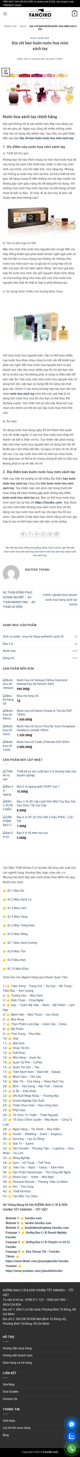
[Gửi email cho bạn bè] (43, 535)
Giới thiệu (9, 1420)
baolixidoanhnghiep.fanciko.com (47, 1228)
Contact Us (10, 1399)
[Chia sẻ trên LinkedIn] (57, 535)
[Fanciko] (40, 13)
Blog (23, 26)
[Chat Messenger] (71, 1424)
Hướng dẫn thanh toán (18, 1355)
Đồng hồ (8, 658)
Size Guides (10, 1391)
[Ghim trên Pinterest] (50, 535)
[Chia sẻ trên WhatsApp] (23, 535)
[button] (5, 13)
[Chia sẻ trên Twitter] (36, 535)
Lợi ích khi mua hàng (16, 1428)
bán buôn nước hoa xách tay (49, 551)
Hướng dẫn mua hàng (17, 1348)
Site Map (9, 1384)
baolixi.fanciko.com (38, 1223)
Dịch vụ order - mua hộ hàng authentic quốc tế (33, 636)
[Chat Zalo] (71, 1436)
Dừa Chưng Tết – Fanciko (43, 1251)
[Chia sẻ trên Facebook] (30, 535)
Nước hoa (9, 651)
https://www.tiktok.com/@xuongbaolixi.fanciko (37, 1261)
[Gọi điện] (71, 1448)
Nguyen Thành (54, 59)
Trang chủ (10, 26)
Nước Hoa (43, 38)
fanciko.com (33, 1218)
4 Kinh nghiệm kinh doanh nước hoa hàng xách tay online (60, 599)
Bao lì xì (8, 644)
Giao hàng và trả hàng (17, 1362)
